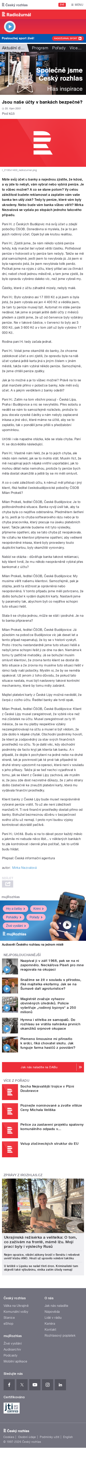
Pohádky (12, 917)
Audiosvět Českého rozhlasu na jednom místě (32, 944)
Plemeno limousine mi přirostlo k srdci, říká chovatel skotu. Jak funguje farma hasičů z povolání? (47, 1043)
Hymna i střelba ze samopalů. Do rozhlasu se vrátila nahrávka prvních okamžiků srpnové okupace (50, 1024)
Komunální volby (16, 1312)
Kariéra (50, 1323)
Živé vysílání (14, 926)
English (68, 1437)
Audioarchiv (12, 1349)
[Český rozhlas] (15, 5)
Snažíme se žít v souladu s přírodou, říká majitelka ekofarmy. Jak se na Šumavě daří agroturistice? (50, 984)
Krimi (37, 909)
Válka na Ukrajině (16, 1306)
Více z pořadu (16, 1081)
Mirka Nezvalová (24, 868)
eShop (8, 1323)
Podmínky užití (49, 1437)
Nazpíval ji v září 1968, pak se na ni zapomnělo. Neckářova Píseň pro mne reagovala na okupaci (52, 965)
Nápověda (52, 1312)
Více (76, 48)
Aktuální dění (14, 48)
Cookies (8, 1437)
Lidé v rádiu (53, 1318)
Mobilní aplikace (15, 1361)
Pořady (59, 48)
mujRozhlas (11, 897)
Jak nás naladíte (56, 1306)
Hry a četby (14, 909)
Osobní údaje (27, 1437)
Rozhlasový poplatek (60, 1335)
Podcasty (11, 1355)
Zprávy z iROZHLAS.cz (23, 1175)
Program (40, 48)
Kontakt (50, 1329)
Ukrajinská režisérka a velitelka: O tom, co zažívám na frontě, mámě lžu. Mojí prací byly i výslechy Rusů (40, 1242)
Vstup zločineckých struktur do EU (49, 1144)
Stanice (9, 1318)
